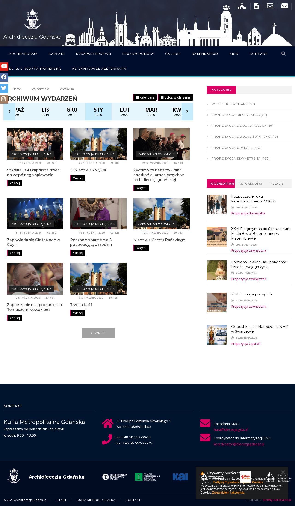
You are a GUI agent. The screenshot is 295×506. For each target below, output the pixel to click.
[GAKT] (146, 477)
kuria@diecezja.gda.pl (231, 429)
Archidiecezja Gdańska (32, 37)
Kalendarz (146, 97)
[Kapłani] (226, 7)
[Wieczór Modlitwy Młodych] (211, 477)
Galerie (173, 54)
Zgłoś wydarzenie (177, 97)
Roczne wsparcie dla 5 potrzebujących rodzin (91, 242)
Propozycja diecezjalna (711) (239, 115)
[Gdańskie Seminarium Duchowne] (277, 477)
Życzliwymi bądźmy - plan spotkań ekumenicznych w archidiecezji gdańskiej (158, 175)
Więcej (15, 183)
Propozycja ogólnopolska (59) (243, 125)
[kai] (178, 477)
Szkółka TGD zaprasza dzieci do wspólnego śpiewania (33, 172)
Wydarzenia (40, 89)
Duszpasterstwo (93, 54)
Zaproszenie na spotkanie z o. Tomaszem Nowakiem (35, 307)
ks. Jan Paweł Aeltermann (99, 68)
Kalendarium (205, 54)
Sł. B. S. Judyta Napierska (35, 68)
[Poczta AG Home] (284, 7)
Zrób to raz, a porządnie (252, 294)
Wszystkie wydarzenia (234, 104)
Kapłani (57, 54)
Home (17, 89)
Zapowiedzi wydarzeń (156, 154)
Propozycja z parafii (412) (236, 147)
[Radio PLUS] (244, 477)
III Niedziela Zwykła (88, 170)
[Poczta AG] (270, 7)
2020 (98, 111)
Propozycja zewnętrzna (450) (241, 158)
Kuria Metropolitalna (96, 500)
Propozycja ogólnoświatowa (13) (245, 136)
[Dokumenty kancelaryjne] (256, 7)
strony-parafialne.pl (277, 499)
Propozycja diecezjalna (32, 154)
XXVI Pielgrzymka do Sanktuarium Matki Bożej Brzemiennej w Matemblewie (261, 233)
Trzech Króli (81, 305)
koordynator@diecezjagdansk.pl (239, 444)
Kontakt (259, 54)
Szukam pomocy (138, 54)
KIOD (234, 54)
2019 (19, 111)
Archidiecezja (23, 54)
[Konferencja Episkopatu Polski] (113, 477)
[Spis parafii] (242, 7)
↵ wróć (98, 333)
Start (62, 500)
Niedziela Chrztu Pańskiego (159, 240)
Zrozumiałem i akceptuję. (228, 492)
